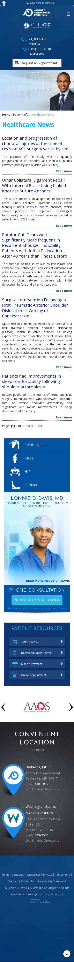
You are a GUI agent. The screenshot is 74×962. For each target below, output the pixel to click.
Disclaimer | (34, 874)
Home (6, 115)
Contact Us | (29, 881)
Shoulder (33, 445)
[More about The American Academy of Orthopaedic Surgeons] (37, 716)
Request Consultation (37, 600)
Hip (28, 471)
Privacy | (48, 874)
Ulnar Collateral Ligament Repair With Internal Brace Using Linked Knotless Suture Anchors (34, 185)
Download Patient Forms (36, 653)
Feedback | (19, 874)
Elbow (31, 485)
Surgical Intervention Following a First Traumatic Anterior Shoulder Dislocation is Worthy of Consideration (35, 308)
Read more (64, 171)
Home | (7, 874)
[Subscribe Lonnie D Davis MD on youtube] (43, 866)
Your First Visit (29, 641)
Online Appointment (33, 675)
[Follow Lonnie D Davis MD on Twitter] (37, 866)
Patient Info (21, 115)
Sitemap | (14, 881)
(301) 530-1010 (39, 49)
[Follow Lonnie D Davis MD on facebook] (31, 866)
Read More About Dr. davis (48, 580)
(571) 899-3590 (37, 39)
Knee (29, 458)
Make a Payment (31, 664)
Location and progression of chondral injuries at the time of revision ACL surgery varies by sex (35, 143)
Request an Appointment (39, 63)
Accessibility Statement (51, 881)
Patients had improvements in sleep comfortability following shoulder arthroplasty (31, 381)
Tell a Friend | (63, 874)
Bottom (68, 954)
